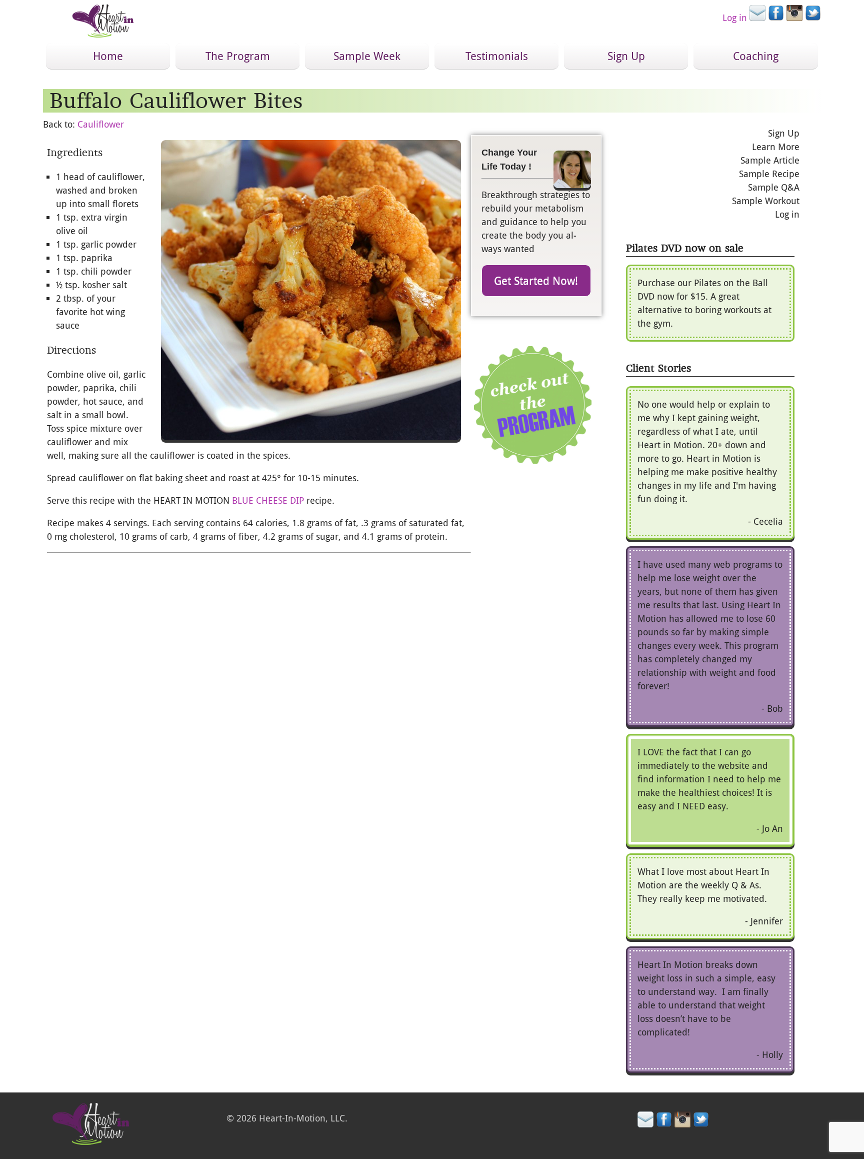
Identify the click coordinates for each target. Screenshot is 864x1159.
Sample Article (770, 160)
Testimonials (497, 56)
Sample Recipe (769, 174)
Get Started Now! (536, 280)
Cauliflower (101, 124)
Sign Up (626, 56)
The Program (238, 56)
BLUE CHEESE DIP (268, 500)
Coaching (755, 56)
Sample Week (367, 56)
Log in (734, 18)
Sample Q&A (774, 187)
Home (108, 56)
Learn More (776, 147)
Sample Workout (766, 201)
